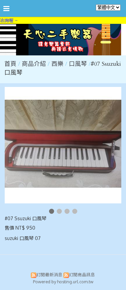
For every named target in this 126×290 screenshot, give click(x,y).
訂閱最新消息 (49, 274)
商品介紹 (35, 64)
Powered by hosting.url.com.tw (63, 281)
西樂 (57, 64)
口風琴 (78, 64)
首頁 (10, 64)
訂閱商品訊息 (82, 274)
